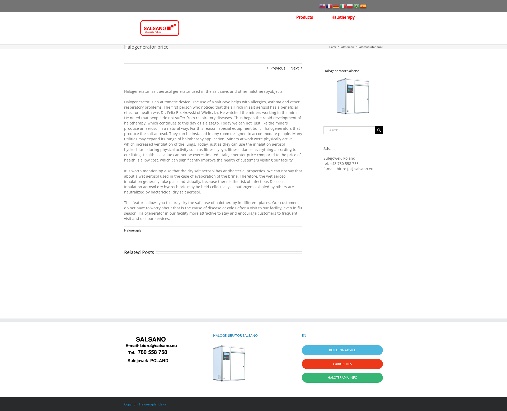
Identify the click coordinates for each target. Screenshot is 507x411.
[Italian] (343, 5)
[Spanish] (363, 5)
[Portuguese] (356, 5)
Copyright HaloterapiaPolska (145, 404)
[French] (329, 5)
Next (294, 68)
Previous (277, 68)
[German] (336, 5)
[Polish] (349, 5)
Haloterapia (133, 230)
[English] (322, 5)
